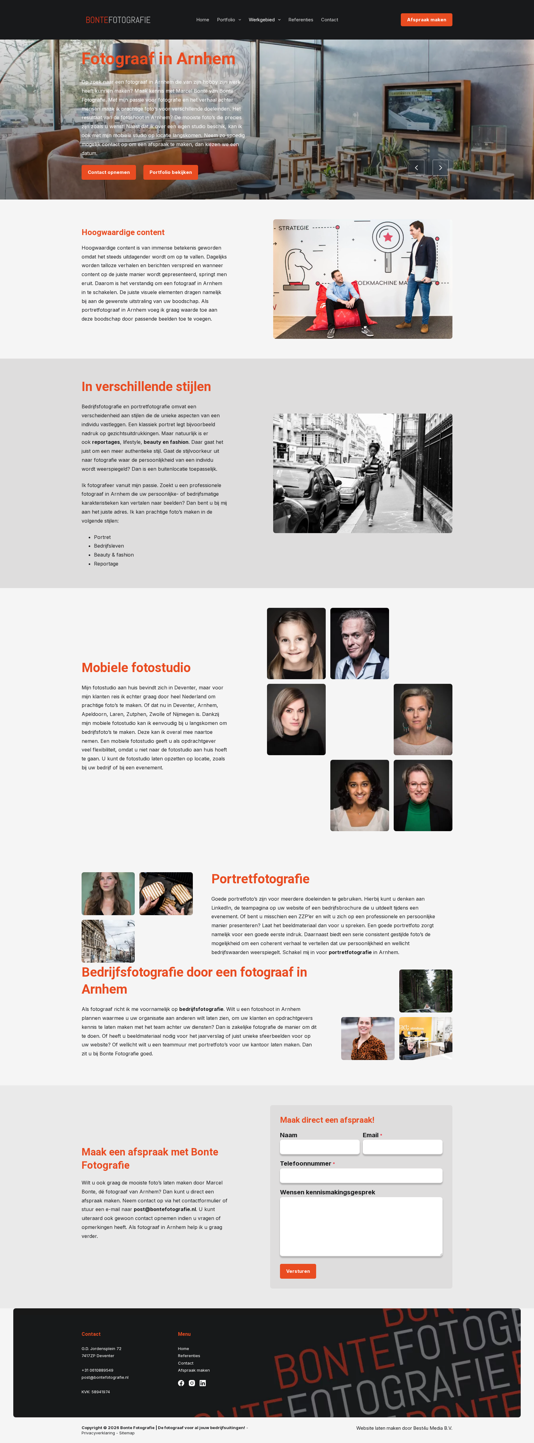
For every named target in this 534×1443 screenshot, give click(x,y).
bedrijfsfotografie (201, 1009)
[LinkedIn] (203, 1383)
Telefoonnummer (307, 1163)
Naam (288, 1135)
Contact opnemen (109, 172)
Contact (329, 20)
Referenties (300, 20)
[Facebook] (181, 1383)
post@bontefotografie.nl (165, 1209)
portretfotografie (350, 952)
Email (372, 1135)
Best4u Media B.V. (432, 1428)
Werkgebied (262, 20)
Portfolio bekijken (171, 172)
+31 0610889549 (97, 1370)
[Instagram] (192, 1383)
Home (202, 20)
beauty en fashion (166, 442)
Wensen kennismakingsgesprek (327, 1192)
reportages (106, 442)
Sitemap (127, 1432)
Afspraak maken (426, 20)
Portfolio (226, 20)
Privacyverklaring (98, 1432)
